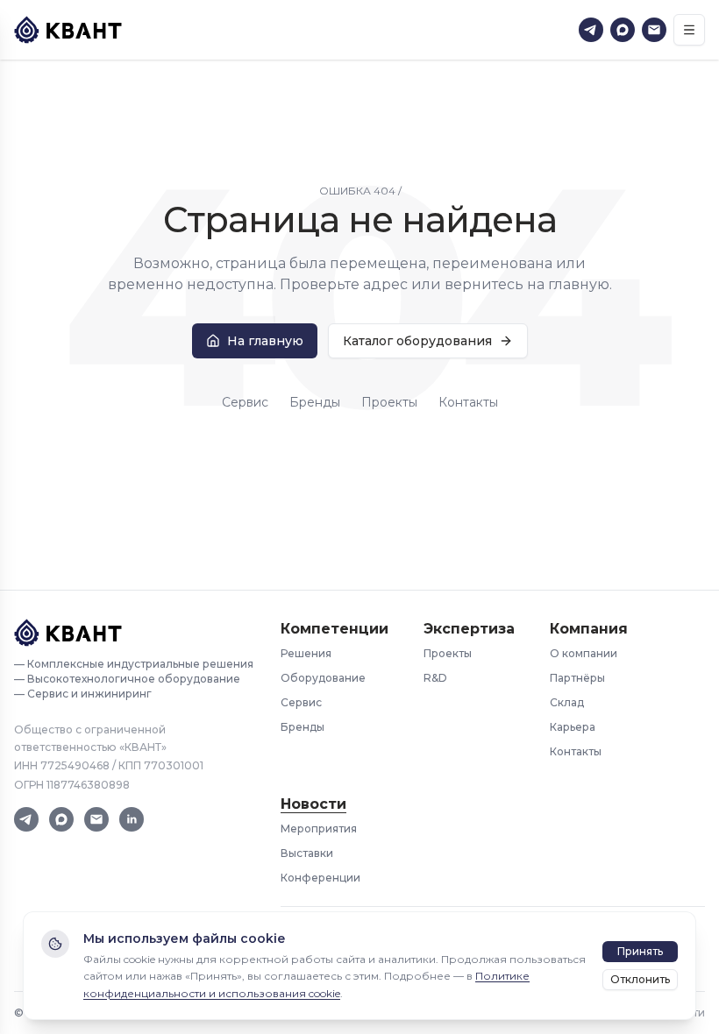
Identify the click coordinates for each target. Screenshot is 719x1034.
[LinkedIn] (131, 819)
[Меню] (689, 30)
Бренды (314, 402)
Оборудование (323, 677)
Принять (640, 951)
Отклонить (640, 979)
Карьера (572, 726)
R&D (435, 677)
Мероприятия (319, 828)
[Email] (654, 30)
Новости (313, 804)
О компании (583, 653)
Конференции (320, 877)
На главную (265, 341)
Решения (306, 653)
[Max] (622, 30)
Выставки (307, 853)
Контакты (468, 402)
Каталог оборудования (417, 341)
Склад (567, 702)
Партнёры (577, 677)
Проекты (389, 402)
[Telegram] (591, 30)
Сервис (245, 402)
